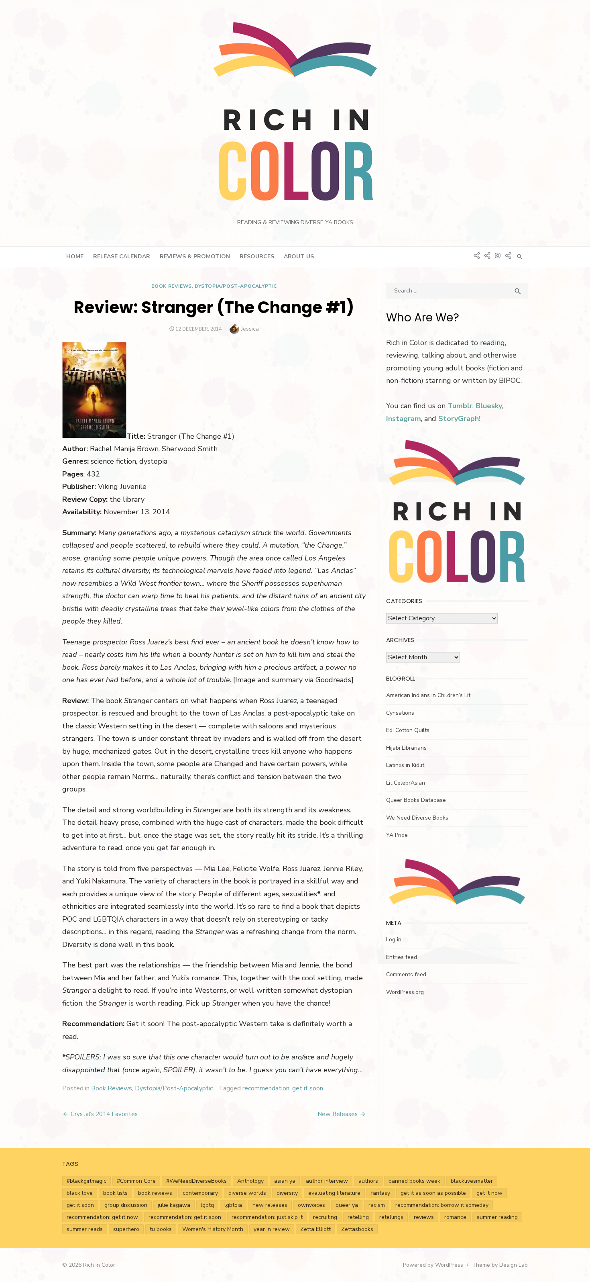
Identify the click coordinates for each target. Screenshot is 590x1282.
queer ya (347, 1205)
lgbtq (207, 1205)
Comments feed (406, 974)
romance (455, 1217)
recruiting (325, 1217)
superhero (126, 1229)
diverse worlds (247, 1193)
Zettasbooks (357, 1229)
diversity (287, 1193)
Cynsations (400, 713)
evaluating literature (334, 1193)
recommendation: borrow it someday (441, 1205)
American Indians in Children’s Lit (428, 695)
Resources (257, 256)
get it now (489, 1193)
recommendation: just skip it (267, 1217)
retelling (358, 1217)
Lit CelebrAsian (405, 783)
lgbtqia (233, 1205)
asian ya (284, 1181)
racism (376, 1205)
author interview (327, 1181)
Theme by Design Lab (500, 1265)
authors (368, 1181)
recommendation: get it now (102, 1217)
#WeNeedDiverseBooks (196, 1181)
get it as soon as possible (433, 1193)
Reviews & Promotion (195, 256)
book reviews (155, 1193)
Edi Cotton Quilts (407, 730)
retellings (391, 1217)
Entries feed (401, 957)
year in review (272, 1229)
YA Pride (397, 835)
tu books (161, 1229)
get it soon (80, 1205)
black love (80, 1193)
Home (74, 256)
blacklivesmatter (472, 1181)
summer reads (85, 1229)
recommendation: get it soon (282, 1088)
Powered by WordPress (433, 1265)
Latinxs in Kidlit (405, 765)
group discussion (125, 1205)
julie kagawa (174, 1205)
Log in (393, 939)
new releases (269, 1205)
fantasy (380, 1193)
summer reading (497, 1217)
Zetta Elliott (315, 1229)
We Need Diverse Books (417, 818)
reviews (424, 1217)
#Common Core (136, 1181)
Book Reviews (171, 286)
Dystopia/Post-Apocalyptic (236, 286)
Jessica (250, 329)
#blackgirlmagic (86, 1181)
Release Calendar (121, 256)
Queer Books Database (416, 800)
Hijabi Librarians (406, 748)
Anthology (250, 1181)
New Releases (337, 1114)
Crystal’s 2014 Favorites (104, 1114)
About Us (299, 256)
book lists (115, 1193)
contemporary (200, 1193)
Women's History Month (212, 1229)
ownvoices (311, 1205)
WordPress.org (405, 992)
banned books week (414, 1181)
